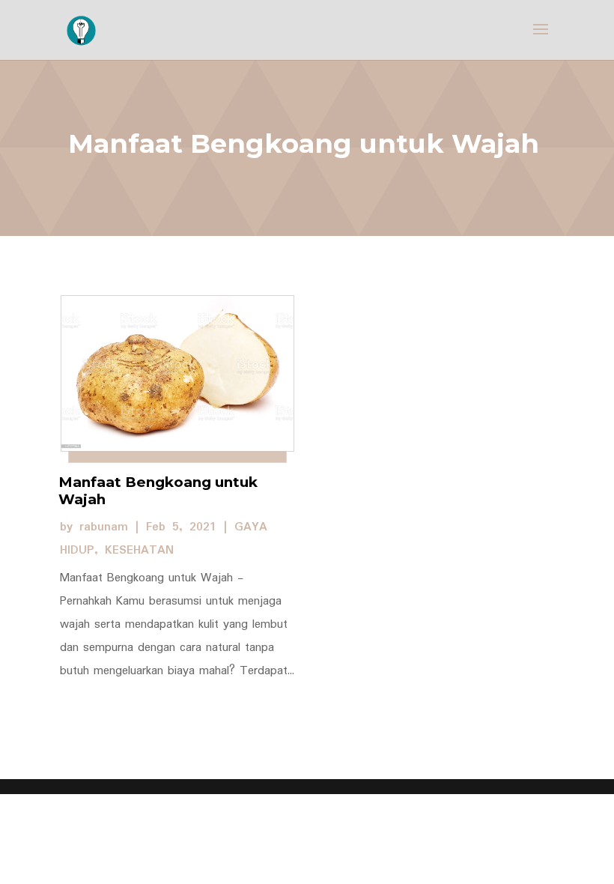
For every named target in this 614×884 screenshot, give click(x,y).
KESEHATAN (139, 550)
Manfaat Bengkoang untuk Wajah (158, 490)
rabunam (103, 527)
